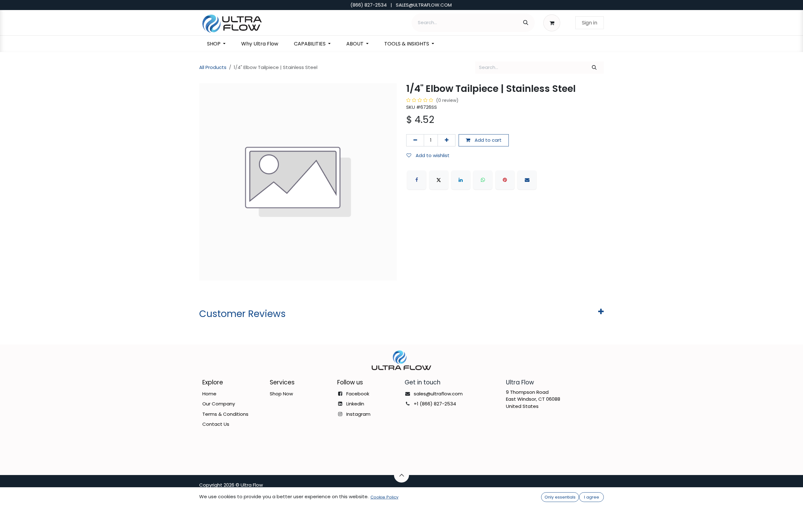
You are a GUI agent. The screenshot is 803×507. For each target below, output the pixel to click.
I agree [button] (591, 497)
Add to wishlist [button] (431, 155)
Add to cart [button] (487, 140)
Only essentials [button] (560, 497)
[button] (401, 475)
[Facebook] (416, 180)
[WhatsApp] (482, 180)
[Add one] (446, 140)
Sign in (589, 22)
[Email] (527, 180)
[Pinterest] (505, 180)
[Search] (526, 22)
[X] (438, 180)
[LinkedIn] (460, 180)
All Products (212, 67)
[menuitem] (216, 43)
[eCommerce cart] (553, 23)
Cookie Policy (384, 497)
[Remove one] (415, 140)
